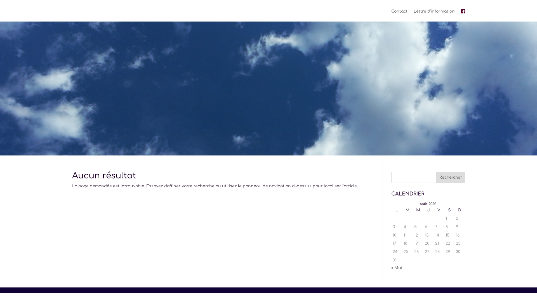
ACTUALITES (306, 130)
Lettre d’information (434, 11)
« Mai (396, 268)
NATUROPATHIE (193, 130)
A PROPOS (233, 130)
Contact (399, 11)
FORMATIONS (265, 130)
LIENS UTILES (341, 130)
